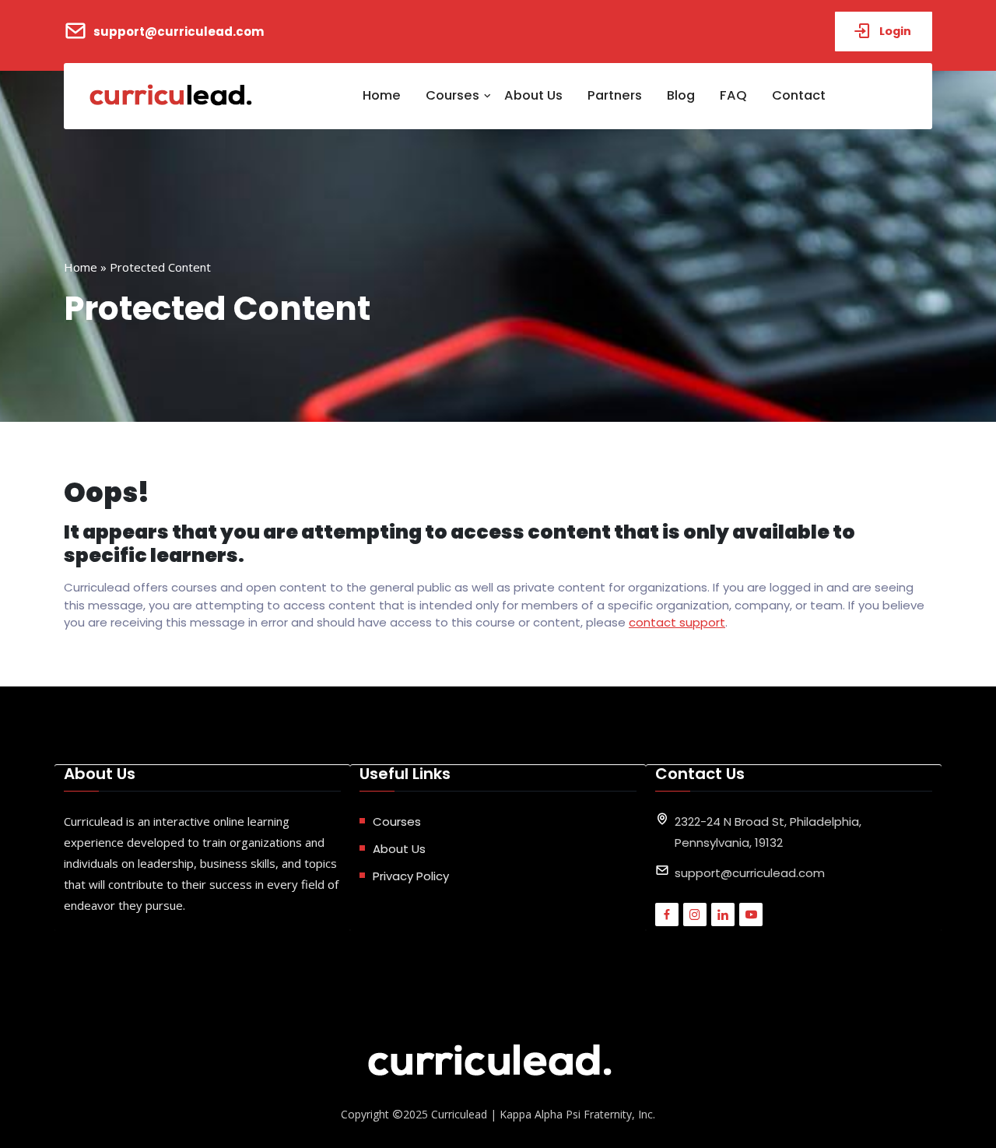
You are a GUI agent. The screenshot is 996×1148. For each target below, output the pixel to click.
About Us (533, 95)
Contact (799, 95)
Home (382, 95)
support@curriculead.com (178, 31)
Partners (614, 95)
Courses (452, 95)
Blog (681, 95)
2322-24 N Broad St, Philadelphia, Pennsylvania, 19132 (768, 832)
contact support (677, 622)
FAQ (733, 95)
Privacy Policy (411, 876)
